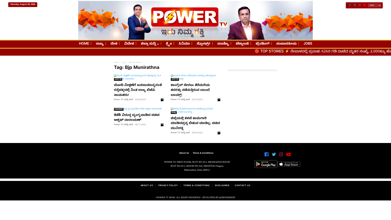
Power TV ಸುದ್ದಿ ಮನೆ (123, 99)
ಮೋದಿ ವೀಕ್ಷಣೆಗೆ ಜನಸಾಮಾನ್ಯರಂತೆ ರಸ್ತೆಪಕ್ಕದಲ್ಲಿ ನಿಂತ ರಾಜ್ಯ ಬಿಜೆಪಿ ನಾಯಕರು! (138, 90)
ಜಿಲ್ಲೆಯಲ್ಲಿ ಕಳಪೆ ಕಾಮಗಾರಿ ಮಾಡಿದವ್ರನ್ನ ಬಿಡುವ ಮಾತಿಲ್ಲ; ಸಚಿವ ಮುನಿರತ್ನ (195, 124)
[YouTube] (364, 5)
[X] (355, 5)
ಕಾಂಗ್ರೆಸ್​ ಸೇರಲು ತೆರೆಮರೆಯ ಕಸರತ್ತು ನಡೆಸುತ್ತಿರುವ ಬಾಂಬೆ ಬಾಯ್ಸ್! (190, 90)
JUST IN (118, 79)
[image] (113, 162)
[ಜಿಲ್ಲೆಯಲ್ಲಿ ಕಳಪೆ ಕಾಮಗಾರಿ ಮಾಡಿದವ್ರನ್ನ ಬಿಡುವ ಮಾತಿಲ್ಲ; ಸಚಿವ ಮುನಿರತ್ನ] (195, 111)
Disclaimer (222, 185)
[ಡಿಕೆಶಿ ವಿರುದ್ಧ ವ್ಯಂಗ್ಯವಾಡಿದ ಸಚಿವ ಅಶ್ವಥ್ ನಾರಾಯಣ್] (138, 109)
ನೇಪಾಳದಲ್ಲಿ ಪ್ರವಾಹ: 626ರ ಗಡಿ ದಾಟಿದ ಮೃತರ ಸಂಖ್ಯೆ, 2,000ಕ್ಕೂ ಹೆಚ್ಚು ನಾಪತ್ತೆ (329, 52)
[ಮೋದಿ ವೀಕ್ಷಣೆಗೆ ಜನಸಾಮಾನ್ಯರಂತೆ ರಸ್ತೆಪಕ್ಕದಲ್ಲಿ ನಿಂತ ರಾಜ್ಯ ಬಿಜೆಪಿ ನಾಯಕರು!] (138, 77)
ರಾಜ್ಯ (174, 112)
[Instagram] (359, 5)
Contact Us (242, 185)
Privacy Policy (168, 185)
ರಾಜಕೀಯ (119, 109)
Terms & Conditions (196, 185)
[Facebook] (350, 5)
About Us (147, 185)
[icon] (266, 155)
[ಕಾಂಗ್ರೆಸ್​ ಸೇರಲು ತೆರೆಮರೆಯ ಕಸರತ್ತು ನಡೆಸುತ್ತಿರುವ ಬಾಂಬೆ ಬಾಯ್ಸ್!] (195, 77)
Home (116, 62)
